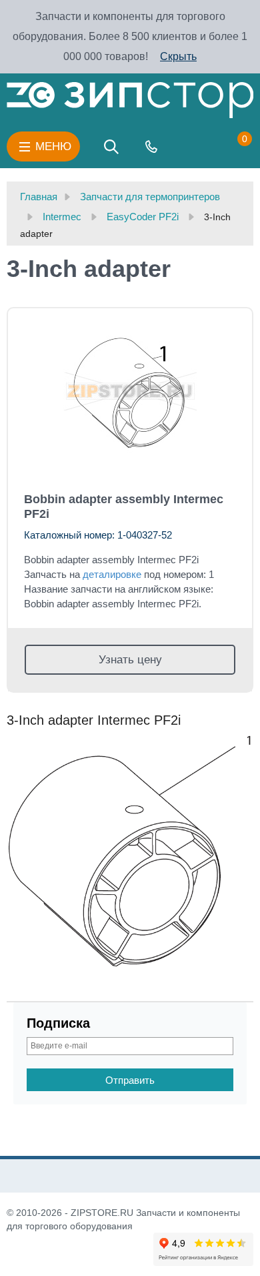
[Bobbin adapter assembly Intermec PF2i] (130, 391)
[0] (231, 146)
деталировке (112, 574)
